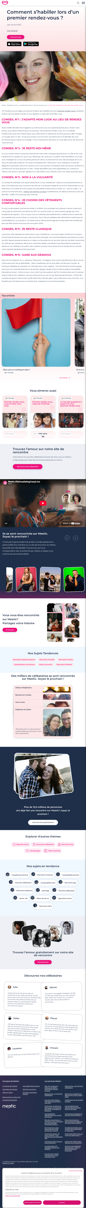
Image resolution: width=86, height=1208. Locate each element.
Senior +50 (23, 898)
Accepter (62, 1202)
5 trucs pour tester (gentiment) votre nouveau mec (52, 1155)
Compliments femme (20, 875)
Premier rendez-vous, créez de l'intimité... (42, 403)
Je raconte (10, 630)
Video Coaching (54, 851)
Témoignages (35, 851)
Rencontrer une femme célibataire (74, 1087)
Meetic (4, 105)
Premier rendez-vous (40, 105)
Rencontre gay (70, 883)
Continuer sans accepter (75, 1170)
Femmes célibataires (67, 891)
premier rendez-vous (66, 111)
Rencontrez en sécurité (11, 1097)
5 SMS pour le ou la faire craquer (74, 1100)
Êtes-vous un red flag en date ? (16, 370)
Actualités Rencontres (31, 1086)
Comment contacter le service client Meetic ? (73, 1114)
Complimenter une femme (24, 664)
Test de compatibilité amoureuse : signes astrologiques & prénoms (73, 1148)
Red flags (45, 891)
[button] (83, 3)
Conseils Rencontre (25, 105)
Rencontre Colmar (66, 660)
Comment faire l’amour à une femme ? (53, 1142)
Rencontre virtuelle (46, 660)
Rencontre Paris (45, 906)
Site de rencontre (29, 1089)
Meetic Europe (8, 1163)
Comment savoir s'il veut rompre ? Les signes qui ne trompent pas (54, 1136)
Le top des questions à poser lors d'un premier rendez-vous (71, 404)
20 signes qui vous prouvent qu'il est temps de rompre (52, 1129)
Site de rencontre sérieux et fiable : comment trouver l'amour (51, 1088)
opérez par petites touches (34, 192)
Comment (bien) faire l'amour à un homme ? (73, 1142)
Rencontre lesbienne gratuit (24, 660)
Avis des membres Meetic (30, 1093)
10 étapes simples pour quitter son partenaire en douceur (73, 1129)
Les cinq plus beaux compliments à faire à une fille (53, 1101)
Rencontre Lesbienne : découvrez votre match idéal (74, 1095)
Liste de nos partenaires (12, 1196)
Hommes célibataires (23, 883)
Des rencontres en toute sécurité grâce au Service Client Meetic (74, 1121)
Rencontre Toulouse (45, 875)
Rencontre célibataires (45, 844)
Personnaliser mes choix (32, 1202)
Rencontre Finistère (64, 664)
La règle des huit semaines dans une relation (52, 1147)
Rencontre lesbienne (24, 891)
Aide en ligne (8, 1092)
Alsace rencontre (45, 664)
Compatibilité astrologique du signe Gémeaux (53, 1115)
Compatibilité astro (48, 883)
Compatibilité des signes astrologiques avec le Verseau (73, 1107)
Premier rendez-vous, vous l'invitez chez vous (14, 404)
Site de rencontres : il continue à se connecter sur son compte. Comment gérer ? (54, 1122)
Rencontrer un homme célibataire (53, 1094)
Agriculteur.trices (65, 898)
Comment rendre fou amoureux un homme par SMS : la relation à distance (53, 1108)
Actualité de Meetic (10, 1089)
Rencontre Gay (67, 844)
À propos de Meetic (10, 1086)
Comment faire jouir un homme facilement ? (74, 1134)
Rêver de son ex (43, 898)
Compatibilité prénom (70, 875)
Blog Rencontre (12, 105)
